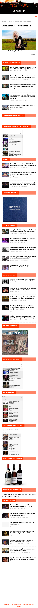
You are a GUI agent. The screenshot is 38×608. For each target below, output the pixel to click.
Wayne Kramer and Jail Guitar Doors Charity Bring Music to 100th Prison (22, 549)
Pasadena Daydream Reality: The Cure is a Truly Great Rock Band (22, 106)
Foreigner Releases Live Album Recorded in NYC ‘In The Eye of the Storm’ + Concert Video (23, 183)
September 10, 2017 (15, 552)
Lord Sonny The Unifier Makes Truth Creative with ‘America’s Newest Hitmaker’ (23, 257)
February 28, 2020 (15, 79)
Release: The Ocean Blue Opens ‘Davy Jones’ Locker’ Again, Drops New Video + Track (23, 280)
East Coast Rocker (9, 225)
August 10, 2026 (15, 167)
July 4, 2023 (14, 311)
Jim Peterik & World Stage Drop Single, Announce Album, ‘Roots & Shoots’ (21, 541)
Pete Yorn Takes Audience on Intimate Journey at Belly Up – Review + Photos (21, 505)
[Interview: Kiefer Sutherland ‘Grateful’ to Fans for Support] (5, 524)
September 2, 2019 (15, 109)
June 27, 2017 (14, 70)
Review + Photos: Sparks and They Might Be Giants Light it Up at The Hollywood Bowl (23, 297)
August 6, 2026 (14, 177)
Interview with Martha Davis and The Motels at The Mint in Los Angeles (22, 514)
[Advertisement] (19, 587)
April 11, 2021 (14, 100)
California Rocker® (9, 275)
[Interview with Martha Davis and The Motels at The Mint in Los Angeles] (5, 515)
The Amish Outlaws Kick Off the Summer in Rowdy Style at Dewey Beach (22, 239)
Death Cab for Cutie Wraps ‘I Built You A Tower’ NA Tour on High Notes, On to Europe (23, 164)
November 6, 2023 (15, 543)
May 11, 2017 (14, 90)
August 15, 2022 (15, 269)
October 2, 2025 (15, 563)
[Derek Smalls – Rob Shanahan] (19, 49)
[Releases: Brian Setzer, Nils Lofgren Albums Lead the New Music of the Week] (5, 290)
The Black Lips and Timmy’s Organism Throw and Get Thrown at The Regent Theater (23, 67)
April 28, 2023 (14, 251)
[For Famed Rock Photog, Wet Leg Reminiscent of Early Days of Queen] (5, 267)
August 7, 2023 (14, 283)
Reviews (5, 159)
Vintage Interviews (9, 500)
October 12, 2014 (15, 517)
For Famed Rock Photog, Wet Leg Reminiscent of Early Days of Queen (20, 266)
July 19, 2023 (14, 300)
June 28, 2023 (14, 319)
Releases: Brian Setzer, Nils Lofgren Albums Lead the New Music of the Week (23, 288)
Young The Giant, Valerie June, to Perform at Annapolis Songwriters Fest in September (23, 230)
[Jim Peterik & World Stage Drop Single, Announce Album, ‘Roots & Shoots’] (5, 542)
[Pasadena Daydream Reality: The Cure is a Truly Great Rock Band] (5, 107)
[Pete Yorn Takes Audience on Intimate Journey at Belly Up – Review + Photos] (5, 506)
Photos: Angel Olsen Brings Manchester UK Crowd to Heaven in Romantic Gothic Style (22, 76)
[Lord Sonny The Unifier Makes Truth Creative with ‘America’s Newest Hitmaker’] (5, 258)
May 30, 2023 (14, 242)
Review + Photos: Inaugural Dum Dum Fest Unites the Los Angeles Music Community (22, 317)
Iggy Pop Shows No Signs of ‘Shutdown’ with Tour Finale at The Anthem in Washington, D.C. (23, 559)
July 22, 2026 (14, 233)
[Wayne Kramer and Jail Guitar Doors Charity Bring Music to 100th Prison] (5, 550)
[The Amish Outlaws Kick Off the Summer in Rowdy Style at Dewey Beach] (5, 240)
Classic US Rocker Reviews (11, 63)
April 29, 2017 (14, 526)
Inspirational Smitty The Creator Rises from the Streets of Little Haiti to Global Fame (23, 248)
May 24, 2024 (14, 508)
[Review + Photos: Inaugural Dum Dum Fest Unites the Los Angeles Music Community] (5, 318)
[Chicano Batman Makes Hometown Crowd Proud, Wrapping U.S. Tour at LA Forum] (5, 533)
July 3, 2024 (14, 535)
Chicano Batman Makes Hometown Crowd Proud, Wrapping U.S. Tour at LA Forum (22, 532)
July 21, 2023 (14, 291)
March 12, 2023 (14, 260)
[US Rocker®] (19, 7)
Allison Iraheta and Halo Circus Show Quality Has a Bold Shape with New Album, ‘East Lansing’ (23, 86)
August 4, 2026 (14, 186)
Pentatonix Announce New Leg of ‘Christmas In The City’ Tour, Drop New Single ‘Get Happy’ (23, 174)
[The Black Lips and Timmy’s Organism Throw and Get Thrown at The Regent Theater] (5, 68)
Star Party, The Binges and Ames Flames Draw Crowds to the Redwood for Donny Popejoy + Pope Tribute (22, 307)
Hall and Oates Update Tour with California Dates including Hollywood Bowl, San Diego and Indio (23, 96)
